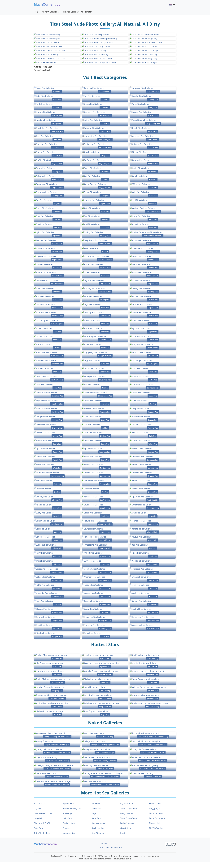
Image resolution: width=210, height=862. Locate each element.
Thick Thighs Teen (128, 808)
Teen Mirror (39, 803)
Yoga (94, 813)
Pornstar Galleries (70, 11)
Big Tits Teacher (156, 828)
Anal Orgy (67, 813)
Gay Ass (37, 808)
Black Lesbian (98, 828)
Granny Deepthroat (43, 813)
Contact (103, 843)
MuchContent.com (49, 4)
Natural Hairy (155, 823)
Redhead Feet (155, 803)
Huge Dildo (39, 818)
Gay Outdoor (126, 828)
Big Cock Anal (69, 823)
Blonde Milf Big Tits (43, 823)
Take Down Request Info (111, 847)
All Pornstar (86, 11)
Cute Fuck (38, 828)
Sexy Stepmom (98, 833)
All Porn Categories (51, 11)
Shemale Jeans (98, 823)
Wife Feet (96, 803)
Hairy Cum (67, 818)
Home (36, 11)
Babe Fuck (96, 818)
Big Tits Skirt (68, 803)
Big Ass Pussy (126, 803)
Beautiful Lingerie (157, 818)
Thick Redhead (156, 813)
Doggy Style (154, 808)
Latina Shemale (127, 823)
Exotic (123, 833)
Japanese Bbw (69, 833)
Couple (66, 828)
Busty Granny (126, 813)
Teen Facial (96, 808)
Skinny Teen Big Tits (72, 808)
